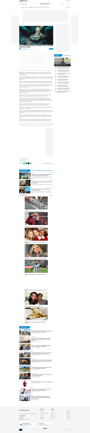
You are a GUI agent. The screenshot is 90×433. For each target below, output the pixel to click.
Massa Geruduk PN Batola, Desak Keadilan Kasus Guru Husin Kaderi (63, 68)
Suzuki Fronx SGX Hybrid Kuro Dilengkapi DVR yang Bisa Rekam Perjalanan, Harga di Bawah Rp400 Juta (63, 86)
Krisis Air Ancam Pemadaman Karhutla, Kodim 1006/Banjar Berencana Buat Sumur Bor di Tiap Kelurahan (41, 339)
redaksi (41, 410)
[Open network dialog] (67, 1)
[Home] (19, 24)
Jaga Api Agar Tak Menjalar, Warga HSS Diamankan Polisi (64, 74)
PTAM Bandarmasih (23, 160)
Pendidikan (68, 418)
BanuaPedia (31, 7)
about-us (42, 417)
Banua (26, 7)
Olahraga (52, 415)
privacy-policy (42, 411)
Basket (35, 7)
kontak (41, 414)
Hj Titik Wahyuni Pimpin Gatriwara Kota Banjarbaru (41, 381)
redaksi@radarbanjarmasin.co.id (24, 419)
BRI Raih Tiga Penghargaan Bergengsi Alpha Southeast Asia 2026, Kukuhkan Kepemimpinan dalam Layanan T (41, 397)
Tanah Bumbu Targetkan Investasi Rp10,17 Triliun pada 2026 (63, 92)
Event (32, 365)
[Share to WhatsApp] (24, 163)
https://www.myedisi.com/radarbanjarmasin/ (45, 425)
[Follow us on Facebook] (20, 0)
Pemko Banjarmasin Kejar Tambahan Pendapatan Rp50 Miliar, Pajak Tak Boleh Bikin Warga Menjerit (41, 360)
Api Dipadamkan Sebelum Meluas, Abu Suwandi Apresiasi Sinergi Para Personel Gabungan (41, 353)
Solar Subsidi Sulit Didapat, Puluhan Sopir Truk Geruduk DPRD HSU (63, 77)
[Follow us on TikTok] (26, 0)
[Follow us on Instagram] (23, 0)
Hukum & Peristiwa (34, 336)
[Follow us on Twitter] (21, 0)
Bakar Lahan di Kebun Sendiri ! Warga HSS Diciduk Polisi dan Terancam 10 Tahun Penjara (63, 80)
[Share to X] (28, 163)
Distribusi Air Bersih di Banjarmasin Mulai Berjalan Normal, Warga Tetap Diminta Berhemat (41, 175)
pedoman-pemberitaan (44, 413)
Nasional (68, 411)
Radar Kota (33, 172)
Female (68, 413)
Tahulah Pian (53, 417)
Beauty (38, 7)
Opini (52, 418)
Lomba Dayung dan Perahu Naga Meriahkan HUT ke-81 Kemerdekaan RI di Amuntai (41, 368)
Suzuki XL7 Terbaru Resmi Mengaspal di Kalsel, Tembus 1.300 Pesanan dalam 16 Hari (40, 346)
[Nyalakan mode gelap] (70, 1)
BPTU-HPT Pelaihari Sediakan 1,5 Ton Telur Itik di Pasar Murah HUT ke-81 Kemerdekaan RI (64, 83)
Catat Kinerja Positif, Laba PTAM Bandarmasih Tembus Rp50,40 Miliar (40, 189)
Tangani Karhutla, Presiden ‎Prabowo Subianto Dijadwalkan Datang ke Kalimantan (40, 390)
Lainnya (48, 7)
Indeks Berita (42, 418)
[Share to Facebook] (26, 163)
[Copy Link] (31, 163)
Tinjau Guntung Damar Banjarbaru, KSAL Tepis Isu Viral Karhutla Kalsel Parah (41, 375)
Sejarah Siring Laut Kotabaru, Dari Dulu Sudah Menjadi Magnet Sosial (63, 71)
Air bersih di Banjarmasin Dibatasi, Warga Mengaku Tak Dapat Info (42, 182)
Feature (68, 415)
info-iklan (42, 415)
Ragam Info (69, 414)
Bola (44, 7)
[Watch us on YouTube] (25, 0)
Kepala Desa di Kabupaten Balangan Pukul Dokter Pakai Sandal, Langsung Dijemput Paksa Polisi (62, 64)
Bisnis (42, 7)
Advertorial (22, 7)
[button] (36, 35)
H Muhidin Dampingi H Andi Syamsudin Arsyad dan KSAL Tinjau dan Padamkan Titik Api (41, 331)
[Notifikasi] (68, 1)
